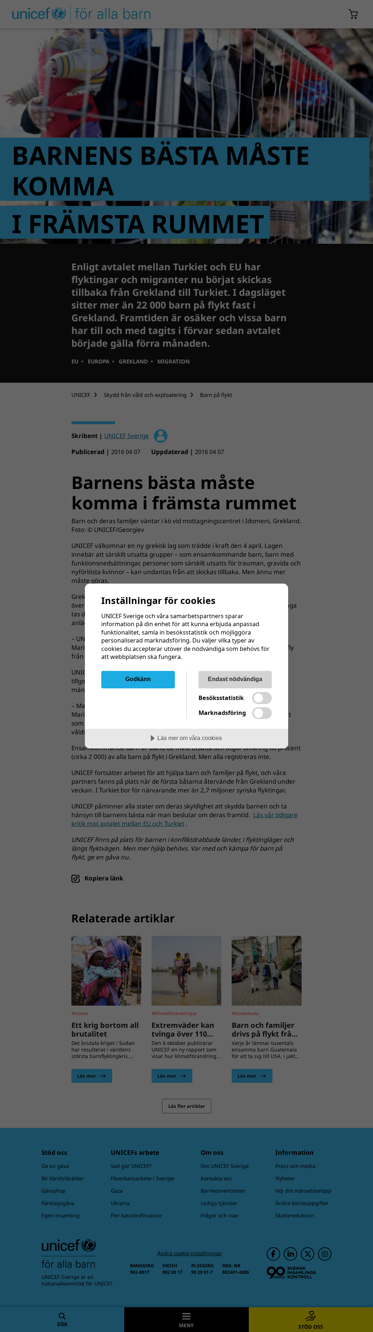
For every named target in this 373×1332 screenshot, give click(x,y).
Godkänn (138, 679)
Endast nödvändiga (235, 679)
